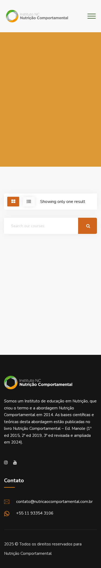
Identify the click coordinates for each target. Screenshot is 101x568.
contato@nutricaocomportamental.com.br (54, 501)
